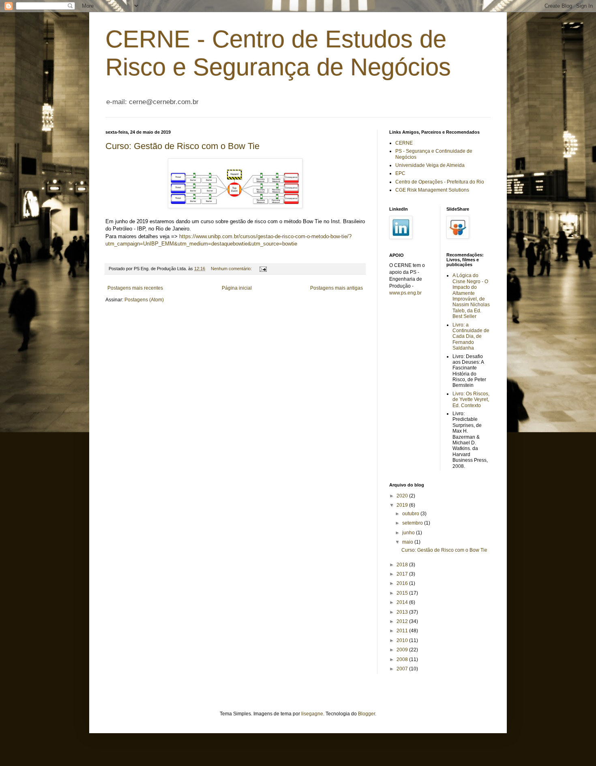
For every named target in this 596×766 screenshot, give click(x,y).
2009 (403, 650)
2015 (403, 593)
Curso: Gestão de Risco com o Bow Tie (182, 146)
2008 (403, 659)
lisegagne (312, 714)
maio (408, 542)
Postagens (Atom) (144, 300)
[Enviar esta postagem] (262, 268)
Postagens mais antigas (336, 288)
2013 (403, 612)
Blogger (366, 714)
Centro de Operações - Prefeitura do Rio (439, 182)
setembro (413, 523)
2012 (403, 621)
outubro (411, 513)
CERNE (404, 143)
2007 (403, 669)
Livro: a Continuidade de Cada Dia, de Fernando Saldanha (470, 336)
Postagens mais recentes (135, 288)
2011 (403, 631)
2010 (403, 640)
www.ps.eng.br (405, 293)
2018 (403, 565)
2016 (403, 583)
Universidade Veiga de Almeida (430, 165)
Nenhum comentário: (232, 268)
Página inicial (237, 288)
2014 (403, 602)
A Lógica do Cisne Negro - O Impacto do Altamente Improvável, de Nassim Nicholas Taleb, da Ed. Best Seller (471, 296)
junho (409, 533)
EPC (400, 173)
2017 (403, 574)
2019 (403, 505)
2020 (403, 496)
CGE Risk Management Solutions (432, 190)
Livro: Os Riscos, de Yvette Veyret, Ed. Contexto (470, 399)
